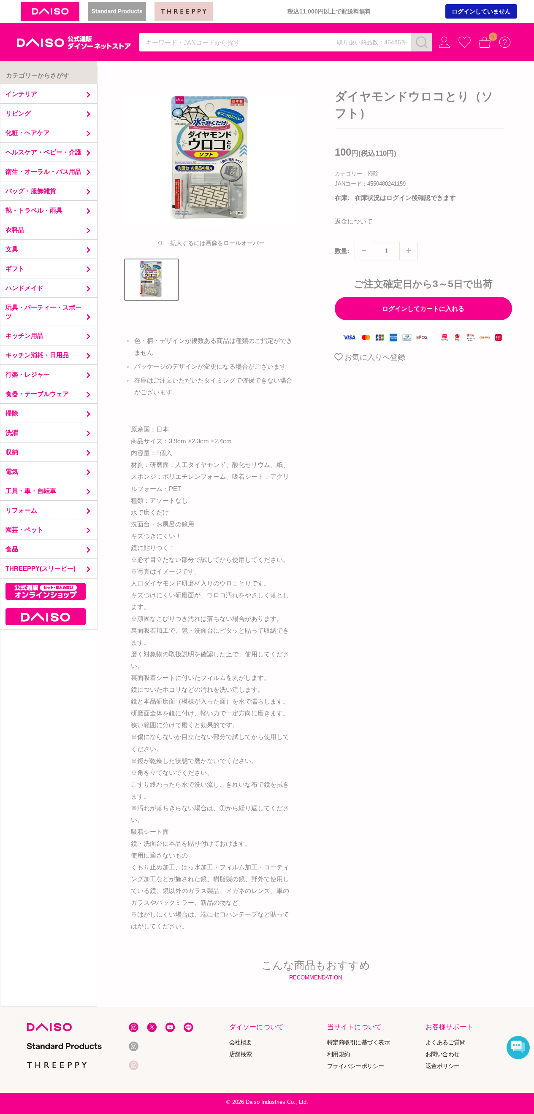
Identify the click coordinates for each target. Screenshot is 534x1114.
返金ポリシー (442, 1066)
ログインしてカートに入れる (423, 308)
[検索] (421, 42)
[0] (485, 42)
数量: (342, 250)
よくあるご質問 (445, 1042)
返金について (354, 220)
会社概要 (240, 1042)
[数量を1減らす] (364, 250)
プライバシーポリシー (355, 1066)
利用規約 (338, 1054)
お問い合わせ (442, 1054)
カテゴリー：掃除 (357, 173)
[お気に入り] (465, 42)
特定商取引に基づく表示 (358, 1042)
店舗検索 (240, 1054)
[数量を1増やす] (408, 250)
